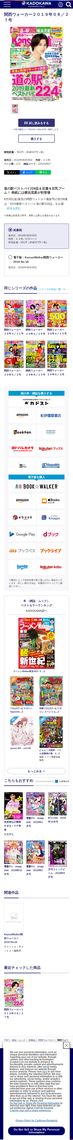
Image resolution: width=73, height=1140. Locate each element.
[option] (15, 928)
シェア (29, 172)
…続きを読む (12, 208)
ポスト (13, 172)
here (44, 1071)
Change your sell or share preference (30, 1110)
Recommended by (45, 781)
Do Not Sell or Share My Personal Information (35, 1103)
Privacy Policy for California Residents (37, 1120)
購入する (36, 138)
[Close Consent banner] (66, 1045)
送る (45, 172)
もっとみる (35, 771)
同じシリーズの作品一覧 (47, 289)
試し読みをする (39, 123)
